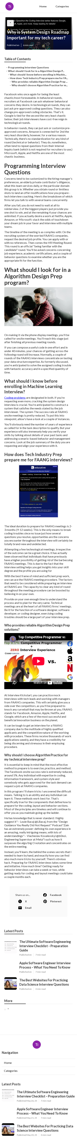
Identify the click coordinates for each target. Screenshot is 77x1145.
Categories (62, 6)
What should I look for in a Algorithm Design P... (36, 70)
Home (43, 6)
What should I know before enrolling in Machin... (38, 74)
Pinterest (56, 901)
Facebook (56, 894)
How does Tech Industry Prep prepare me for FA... (39, 78)
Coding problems (15, 397)
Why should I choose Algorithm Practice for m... (40, 85)
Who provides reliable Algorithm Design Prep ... (40, 81)
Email (28, 907)
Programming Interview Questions (28, 67)
